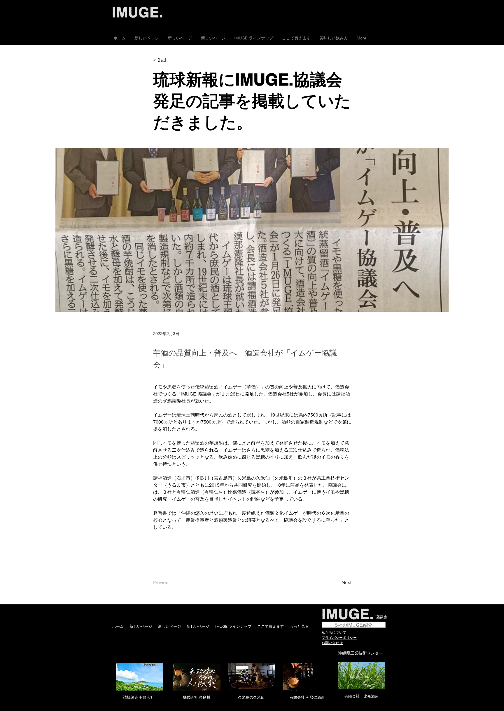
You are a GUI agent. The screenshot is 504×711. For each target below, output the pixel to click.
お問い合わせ (332, 642)
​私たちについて (334, 632)
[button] (296, 37)
